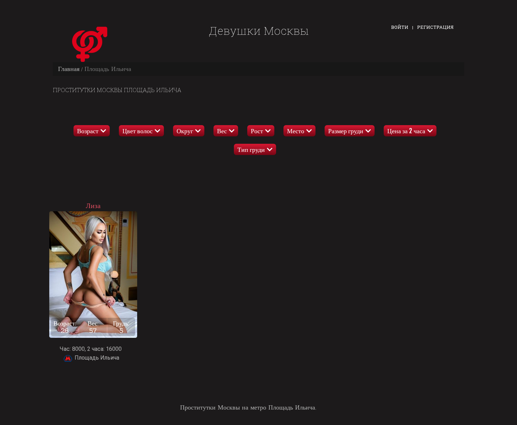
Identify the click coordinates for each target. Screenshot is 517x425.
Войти (399, 27)
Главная (68, 69)
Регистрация (435, 27)
